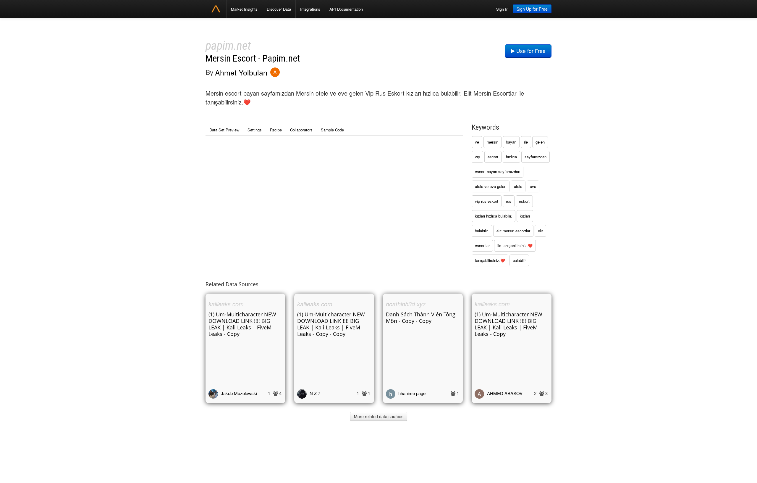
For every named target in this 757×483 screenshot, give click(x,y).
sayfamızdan (535, 157)
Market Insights (244, 9)
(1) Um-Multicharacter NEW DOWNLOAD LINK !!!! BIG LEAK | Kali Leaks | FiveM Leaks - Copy (242, 324)
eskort (524, 201)
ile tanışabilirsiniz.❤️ (515, 245)
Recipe (276, 130)
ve (477, 142)
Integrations (310, 9)
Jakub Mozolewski (239, 393)
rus (508, 201)
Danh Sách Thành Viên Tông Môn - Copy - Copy (420, 317)
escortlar (482, 245)
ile (526, 142)
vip (477, 157)
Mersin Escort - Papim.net (253, 58)
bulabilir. (482, 231)
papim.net (228, 46)
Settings (255, 130)
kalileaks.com (226, 304)
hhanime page (412, 393)
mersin (492, 142)
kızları (525, 216)
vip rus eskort (486, 201)
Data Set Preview (224, 130)
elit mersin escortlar (513, 231)
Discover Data (279, 9)
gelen (540, 142)
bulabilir (519, 260)
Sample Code (332, 130)
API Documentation (346, 9)
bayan (511, 142)
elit (540, 231)
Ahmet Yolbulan (241, 72)
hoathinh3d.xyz (406, 304)
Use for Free (530, 50)
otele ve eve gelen (490, 186)
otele (518, 186)
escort (493, 157)
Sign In (502, 9)
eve (533, 186)
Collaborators (301, 130)
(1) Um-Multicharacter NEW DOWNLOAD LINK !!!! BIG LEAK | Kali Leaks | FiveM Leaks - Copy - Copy (331, 324)
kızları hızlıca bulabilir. (493, 216)
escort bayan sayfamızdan (497, 171)
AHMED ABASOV (505, 393)
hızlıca (511, 157)
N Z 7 (315, 393)
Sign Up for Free (532, 9)
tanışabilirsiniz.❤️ (490, 260)
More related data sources (378, 416)
